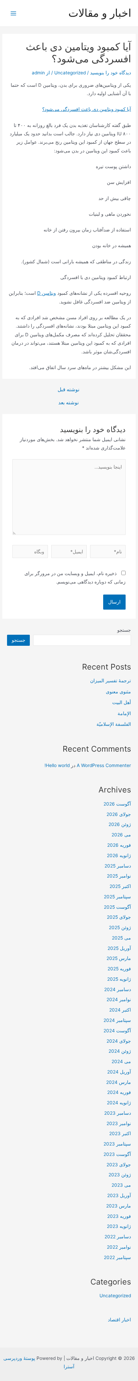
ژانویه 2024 (119, 1102)
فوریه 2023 (119, 1216)
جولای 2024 (119, 1041)
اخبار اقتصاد (119, 1319)
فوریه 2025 (119, 968)
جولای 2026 (119, 814)
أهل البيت (121, 702)
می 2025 (121, 938)
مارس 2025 (119, 958)
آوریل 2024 (119, 1072)
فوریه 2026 (119, 845)
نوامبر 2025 (119, 876)
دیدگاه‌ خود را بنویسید (110, 72)
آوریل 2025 (119, 948)
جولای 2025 (119, 917)
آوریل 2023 (119, 1195)
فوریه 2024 (119, 1092)
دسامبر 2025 (118, 866)
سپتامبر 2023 (117, 1144)
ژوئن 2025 (120, 927)
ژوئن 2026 (120, 824)
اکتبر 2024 (120, 1010)
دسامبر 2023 (117, 1113)
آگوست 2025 (117, 907)
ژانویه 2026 (119, 855)
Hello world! (57, 765)
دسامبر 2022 (118, 1236)
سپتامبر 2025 (117, 896)
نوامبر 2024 (119, 999)
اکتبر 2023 (120, 1133)
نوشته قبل (68, 389)
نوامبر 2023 (119, 1123)
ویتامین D (46, 293)
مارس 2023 (118, 1206)
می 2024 (121, 1061)
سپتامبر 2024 (117, 1020)
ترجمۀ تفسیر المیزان (110, 680)
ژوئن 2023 (120, 1174)
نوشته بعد (68, 402)
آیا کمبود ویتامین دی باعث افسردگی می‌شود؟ (86, 109)
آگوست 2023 (117, 1154)
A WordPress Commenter (104, 765)
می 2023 (121, 1185)
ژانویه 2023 (119, 1226)
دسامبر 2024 (117, 989)
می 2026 (121, 834)
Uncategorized (70, 72)
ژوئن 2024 (120, 1051)
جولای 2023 (119, 1164)
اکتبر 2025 (120, 886)
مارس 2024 (118, 1082)
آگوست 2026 (117, 804)
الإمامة (124, 713)
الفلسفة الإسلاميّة (113, 724)
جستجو (124, 630)
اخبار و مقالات (99, 12)
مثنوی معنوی (118, 691)
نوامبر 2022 (119, 1247)
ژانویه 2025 (119, 979)
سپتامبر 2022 (117, 1257)
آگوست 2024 (117, 1030)
